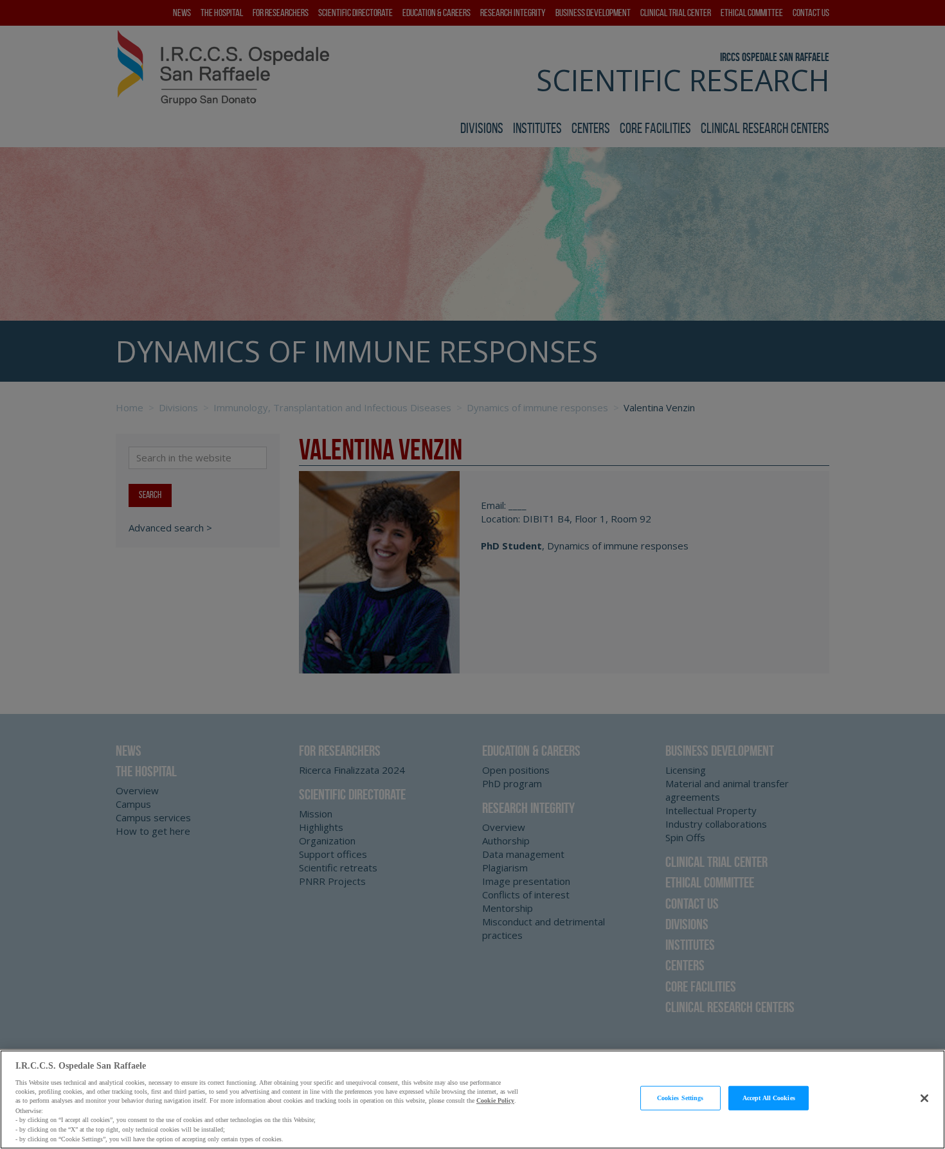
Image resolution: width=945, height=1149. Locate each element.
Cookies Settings (680, 1097)
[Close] (924, 1098)
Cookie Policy (495, 1101)
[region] (472, 1099)
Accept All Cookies (768, 1097)
